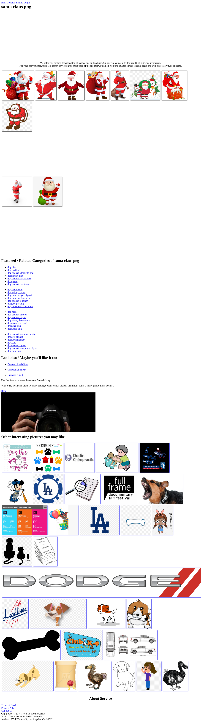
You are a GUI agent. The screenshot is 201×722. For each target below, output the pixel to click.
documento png (15, 275)
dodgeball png (15, 328)
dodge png (13, 281)
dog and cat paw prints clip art (22, 348)
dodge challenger (16, 339)
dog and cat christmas (18, 284)
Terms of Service (9, 705)
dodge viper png (16, 303)
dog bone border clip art (19, 298)
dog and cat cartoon (17, 314)
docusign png (14, 326)
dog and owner (15, 289)
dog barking (13, 270)
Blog (3, 2)
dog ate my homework (19, 320)
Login (27, 2)
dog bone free (14, 351)
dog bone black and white (20, 306)
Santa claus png (10, 96)
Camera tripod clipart (18, 364)
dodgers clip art (15, 337)
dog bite (12, 267)
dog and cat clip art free (19, 278)
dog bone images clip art (20, 295)
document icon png (17, 323)
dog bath (12, 342)
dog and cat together (18, 300)
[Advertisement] (100, 35)
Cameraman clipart (17, 369)
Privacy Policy (8, 708)
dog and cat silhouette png (20, 273)
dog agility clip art (16, 292)
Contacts (11, 2)
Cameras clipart (15, 375)
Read (3, 391)
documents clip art (17, 345)
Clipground (15, 712)
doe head (12, 311)
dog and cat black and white (21, 334)
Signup (19, 2)
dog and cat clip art (17, 317)
